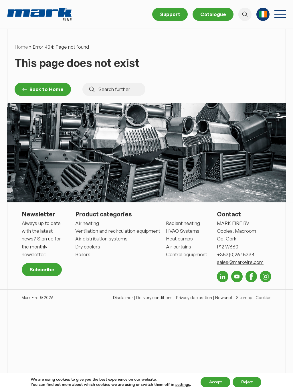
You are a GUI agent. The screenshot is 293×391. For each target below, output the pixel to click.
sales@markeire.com (240, 262)
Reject (247, 382)
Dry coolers (87, 247)
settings (182, 384)
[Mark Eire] (39, 14)
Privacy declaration (194, 297)
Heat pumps (179, 239)
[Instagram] (265, 276)
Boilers (82, 254)
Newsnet (224, 297)
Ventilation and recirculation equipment (117, 231)
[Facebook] (251, 276)
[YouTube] (237, 276)
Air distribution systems (101, 239)
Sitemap (244, 297)
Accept (215, 382)
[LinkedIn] (222, 276)
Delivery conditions (154, 297)
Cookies (264, 297)
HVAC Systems (182, 231)
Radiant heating (183, 223)
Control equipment (186, 254)
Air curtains (178, 247)
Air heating (87, 223)
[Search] (245, 14)
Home (21, 47)
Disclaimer (123, 297)
